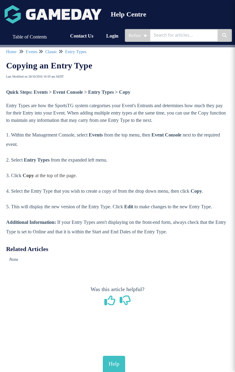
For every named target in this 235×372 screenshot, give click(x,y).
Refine (135, 35)
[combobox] (183, 35)
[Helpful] (110, 303)
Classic (51, 51)
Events (31, 51)
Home (11, 51)
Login (112, 35)
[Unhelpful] (125, 303)
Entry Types (75, 51)
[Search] (225, 35)
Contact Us (81, 35)
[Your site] (53, 8)
